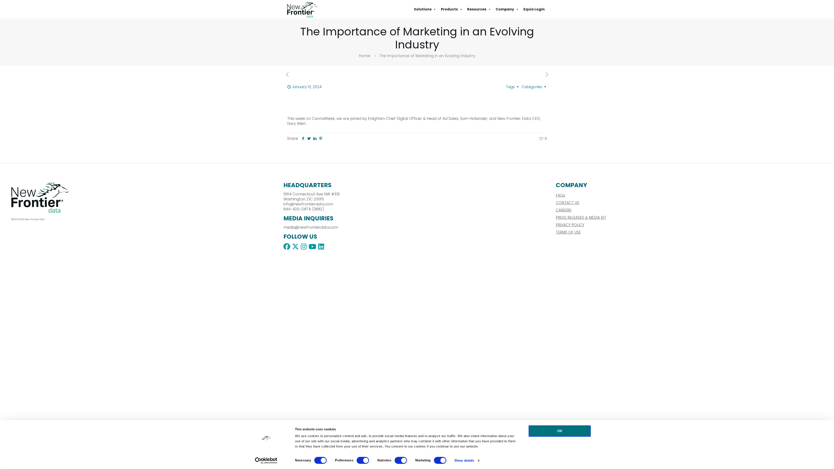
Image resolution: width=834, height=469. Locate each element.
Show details (464, 460)
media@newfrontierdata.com (310, 227)
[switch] (363, 460)
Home (364, 55)
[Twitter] (309, 138)
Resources (476, 9)
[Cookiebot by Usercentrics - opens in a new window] (266, 460)
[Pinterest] (321, 138)
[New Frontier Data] (302, 9)
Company (505, 9)
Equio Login (534, 9)
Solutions (423, 9)
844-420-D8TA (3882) (303, 209)
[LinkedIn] (315, 138)
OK (559, 431)
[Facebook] (303, 138)
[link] (68, 197)
